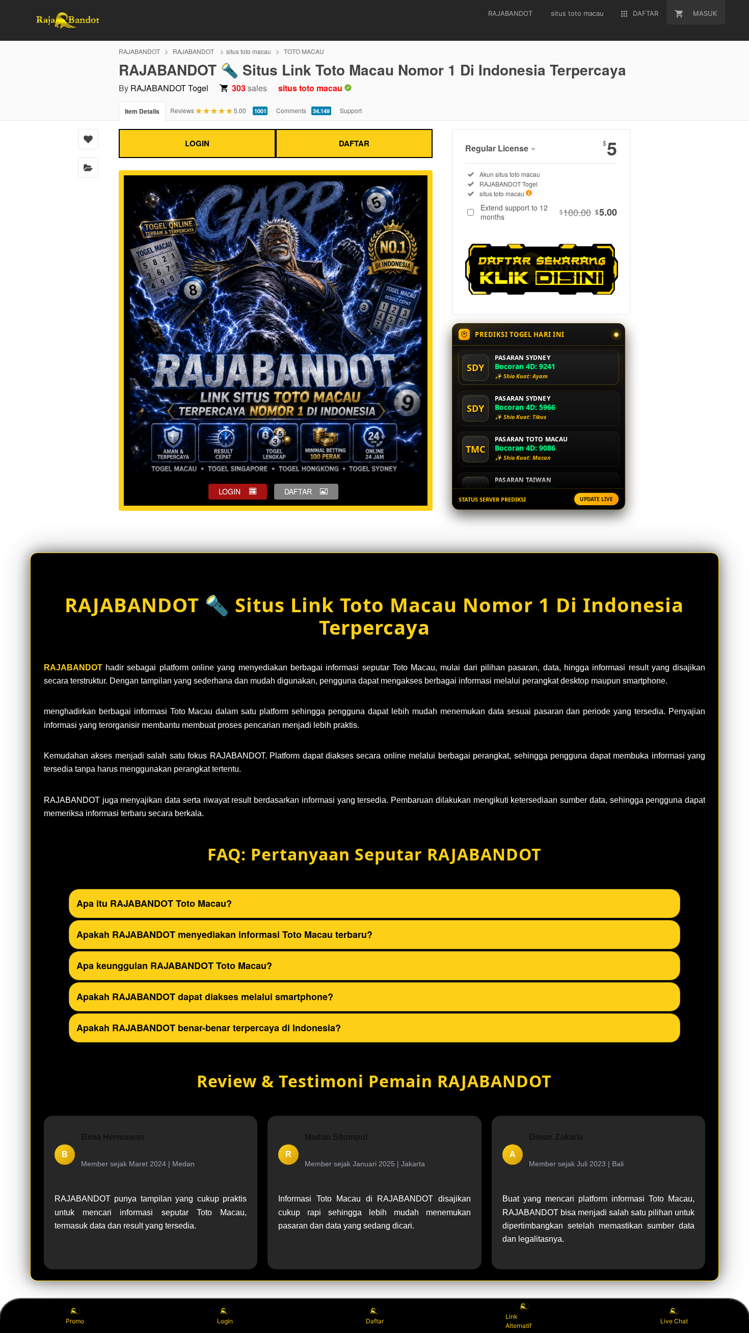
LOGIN (197, 143)
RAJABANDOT (139, 51)
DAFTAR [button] (298, 491)
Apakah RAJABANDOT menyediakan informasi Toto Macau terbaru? (224, 934)
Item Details (142, 111)
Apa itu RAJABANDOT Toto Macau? (154, 903)
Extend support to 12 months (548, 212)
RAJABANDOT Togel (169, 88)
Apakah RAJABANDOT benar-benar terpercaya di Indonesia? (208, 1027)
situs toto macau (248, 51)
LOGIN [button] (229, 491)
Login (225, 1321)
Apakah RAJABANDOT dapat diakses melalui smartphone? (204, 996)
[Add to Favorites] (88, 139)
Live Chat (674, 1321)
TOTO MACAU (304, 51)
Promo (75, 1321)
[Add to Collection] (88, 168)
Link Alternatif (518, 1321)
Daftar (375, 1321)
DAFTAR (354, 143)
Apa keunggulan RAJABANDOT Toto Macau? (174, 965)
